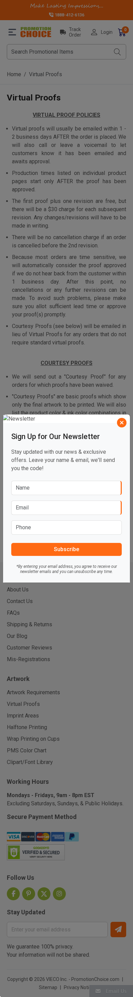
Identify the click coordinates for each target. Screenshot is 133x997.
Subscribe (66, 549)
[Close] (122, 422)
